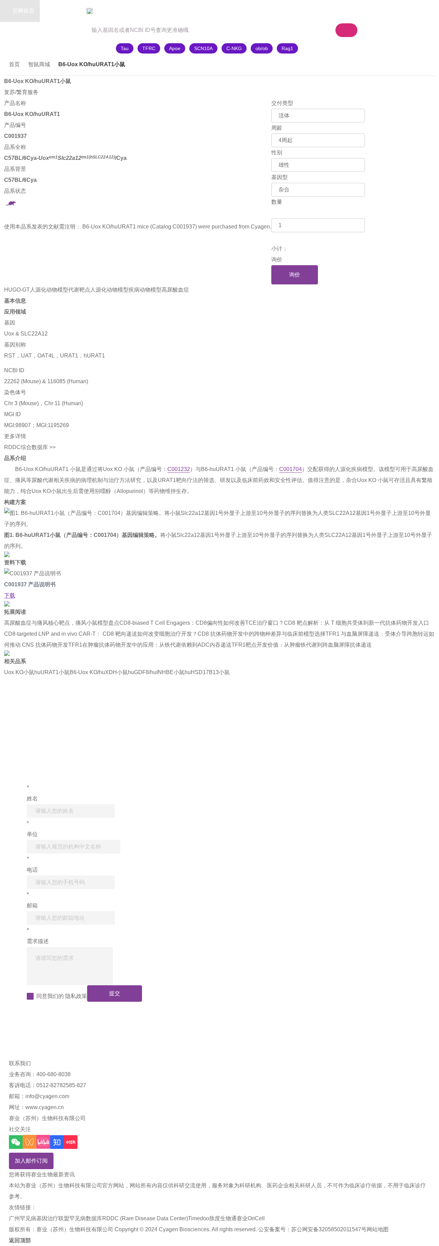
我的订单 (343, 11)
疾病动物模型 (145, 290)
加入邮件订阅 (31, 1161)
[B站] (43, 1142)
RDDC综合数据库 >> (30, 447)
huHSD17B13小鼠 (207, 672)
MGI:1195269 (52, 425)
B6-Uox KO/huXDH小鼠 (99, 672)
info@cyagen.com (47, 1096)
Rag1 (287, 48)
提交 (114, 993)
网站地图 (378, 1229)
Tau (125, 48)
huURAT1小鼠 (52, 672)
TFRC (148, 48)
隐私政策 (76, 996)
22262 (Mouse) (22, 381)
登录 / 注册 (383, 11)
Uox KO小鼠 (19, 672)
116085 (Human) (67, 381)
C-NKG (234, 48)
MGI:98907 (17, 425)
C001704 (290, 469)
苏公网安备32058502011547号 (329, 1229)
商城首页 (64, 11)
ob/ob (262, 48)
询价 (294, 275)
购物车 (299, 11)
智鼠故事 (106, 11)
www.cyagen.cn (44, 1107)
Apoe (174, 48)
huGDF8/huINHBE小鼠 (156, 672)
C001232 (178, 469)
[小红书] (71, 1142)
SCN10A (203, 48)
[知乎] (57, 1142)
